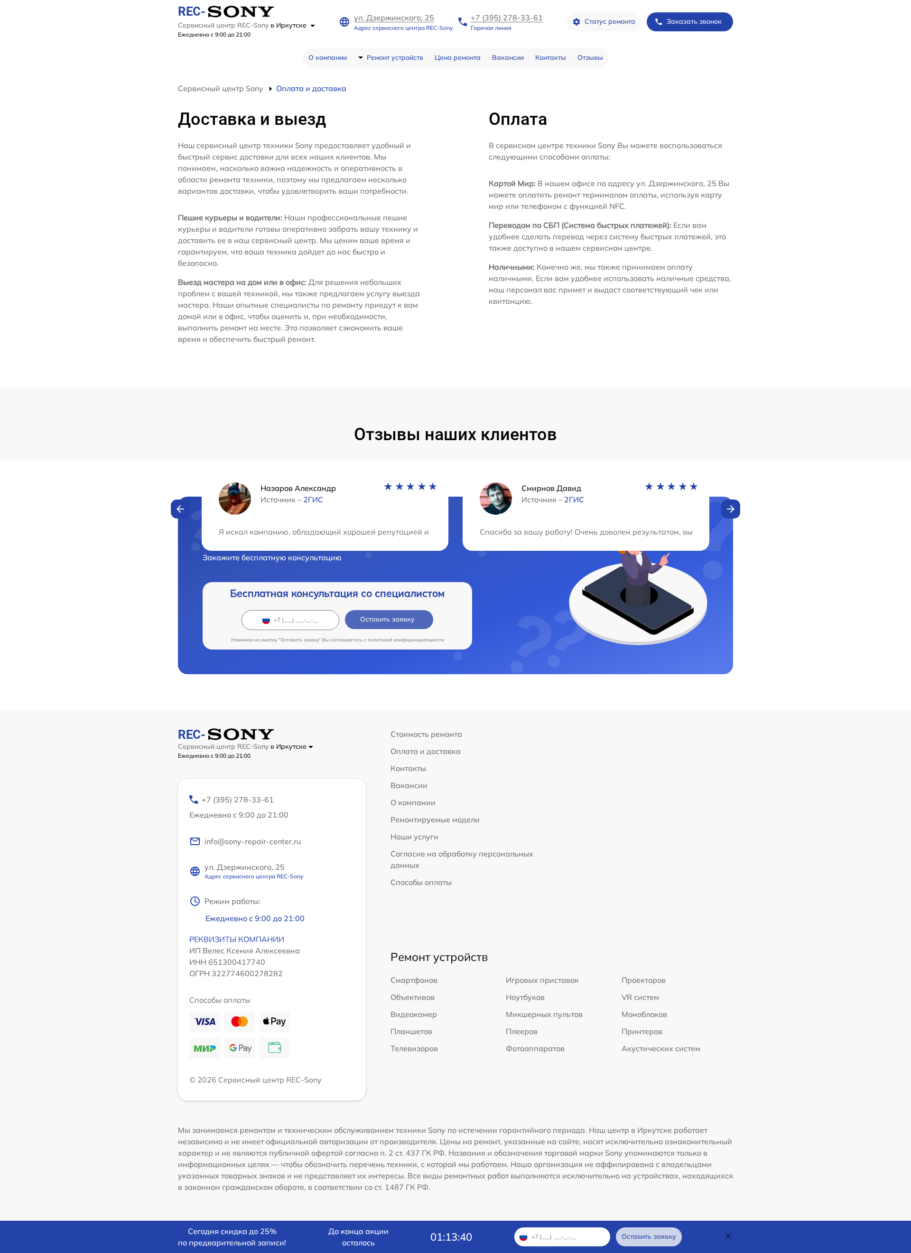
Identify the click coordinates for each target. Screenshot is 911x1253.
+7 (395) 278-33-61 (507, 17)
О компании (327, 57)
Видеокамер (413, 1014)
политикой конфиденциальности (406, 640)
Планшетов (411, 1031)
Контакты (550, 57)
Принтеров (642, 1031)
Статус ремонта (610, 21)
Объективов (412, 997)
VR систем (640, 997)
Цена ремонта (458, 57)
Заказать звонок (694, 21)
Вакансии (508, 57)
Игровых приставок (542, 980)
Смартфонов (413, 980)
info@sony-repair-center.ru (253, 841)
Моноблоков (644, 1014)
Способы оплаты (421, 882)
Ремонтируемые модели (435, 819)
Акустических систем (661, 1048)
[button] (180, 508)
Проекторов (644, 980)
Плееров (522, 1031)
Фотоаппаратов (535, 1048)
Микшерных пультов (544, 1014)
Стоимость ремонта (426, 734)
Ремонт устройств (395, 57)
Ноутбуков (525, 997)
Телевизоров (414, 1048)
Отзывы (590, 57)
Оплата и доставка (425, 751)
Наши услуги (414, 836)
